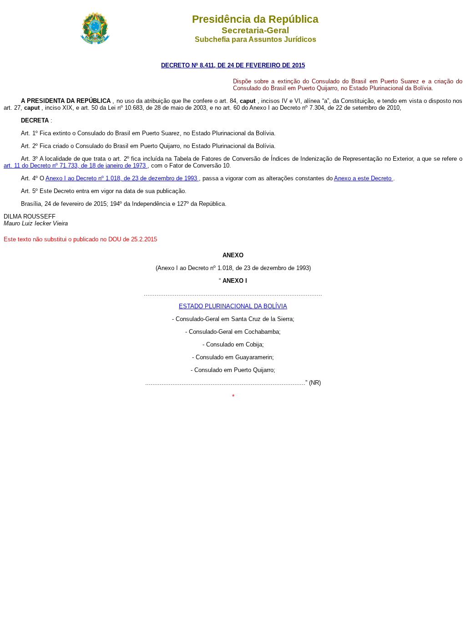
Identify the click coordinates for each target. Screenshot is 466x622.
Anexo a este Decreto (363, 178)
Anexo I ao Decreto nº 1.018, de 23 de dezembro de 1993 (122, 178)
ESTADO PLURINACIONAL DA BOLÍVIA (233, 306)
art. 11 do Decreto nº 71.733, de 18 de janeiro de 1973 (75, 165)
